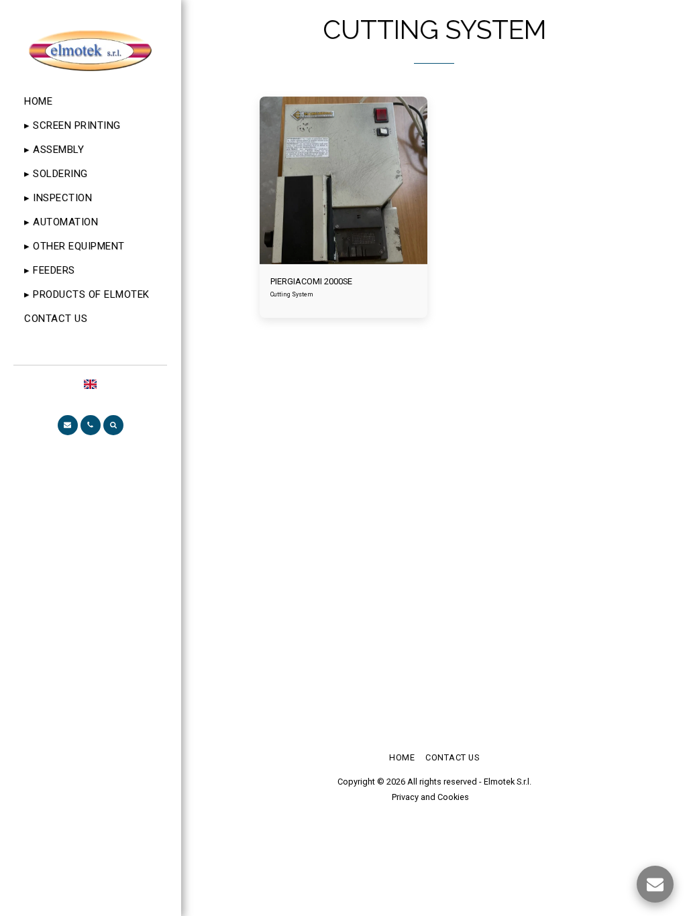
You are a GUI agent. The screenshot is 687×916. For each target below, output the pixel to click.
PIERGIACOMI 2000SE (311, 281)
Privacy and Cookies (430, 797)
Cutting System (291, 294)
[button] (68, 425)
